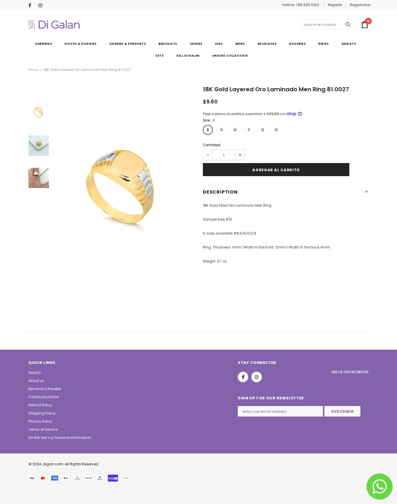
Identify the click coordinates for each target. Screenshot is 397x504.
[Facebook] (32, 5)
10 (235, 129)
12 (262, 129)
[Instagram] (42, 5)
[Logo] (54, 24)
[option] (124, 194)
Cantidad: (212, 144)
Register (335, 4)
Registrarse (360, 4)
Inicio (33, 69)
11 (249, 129)
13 (276, 129)
